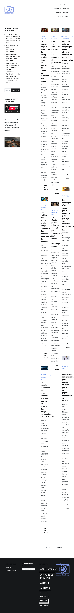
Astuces (60, 17)
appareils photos (64, 4)
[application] (12, 108)
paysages (66, 12)
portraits (58, 12)
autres (67, 17)
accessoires (57, 8)
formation (66, 8)
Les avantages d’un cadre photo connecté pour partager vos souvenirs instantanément (12, 67)
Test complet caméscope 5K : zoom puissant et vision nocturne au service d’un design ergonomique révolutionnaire (47, 399)
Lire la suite (46, 187)
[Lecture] (7, 111)
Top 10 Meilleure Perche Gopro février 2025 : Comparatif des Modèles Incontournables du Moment (48, 227)
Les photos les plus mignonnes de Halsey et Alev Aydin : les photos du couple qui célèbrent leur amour (45, 61)
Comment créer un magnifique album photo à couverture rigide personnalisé (67, 51)
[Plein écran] (19, 111)
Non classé (44, 597)
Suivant (59, 547)
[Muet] (17, 111)
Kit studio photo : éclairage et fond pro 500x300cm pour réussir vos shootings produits (56, 232)
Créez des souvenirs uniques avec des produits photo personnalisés (12, 48)
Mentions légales (11, 570)
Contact (8, 567)
